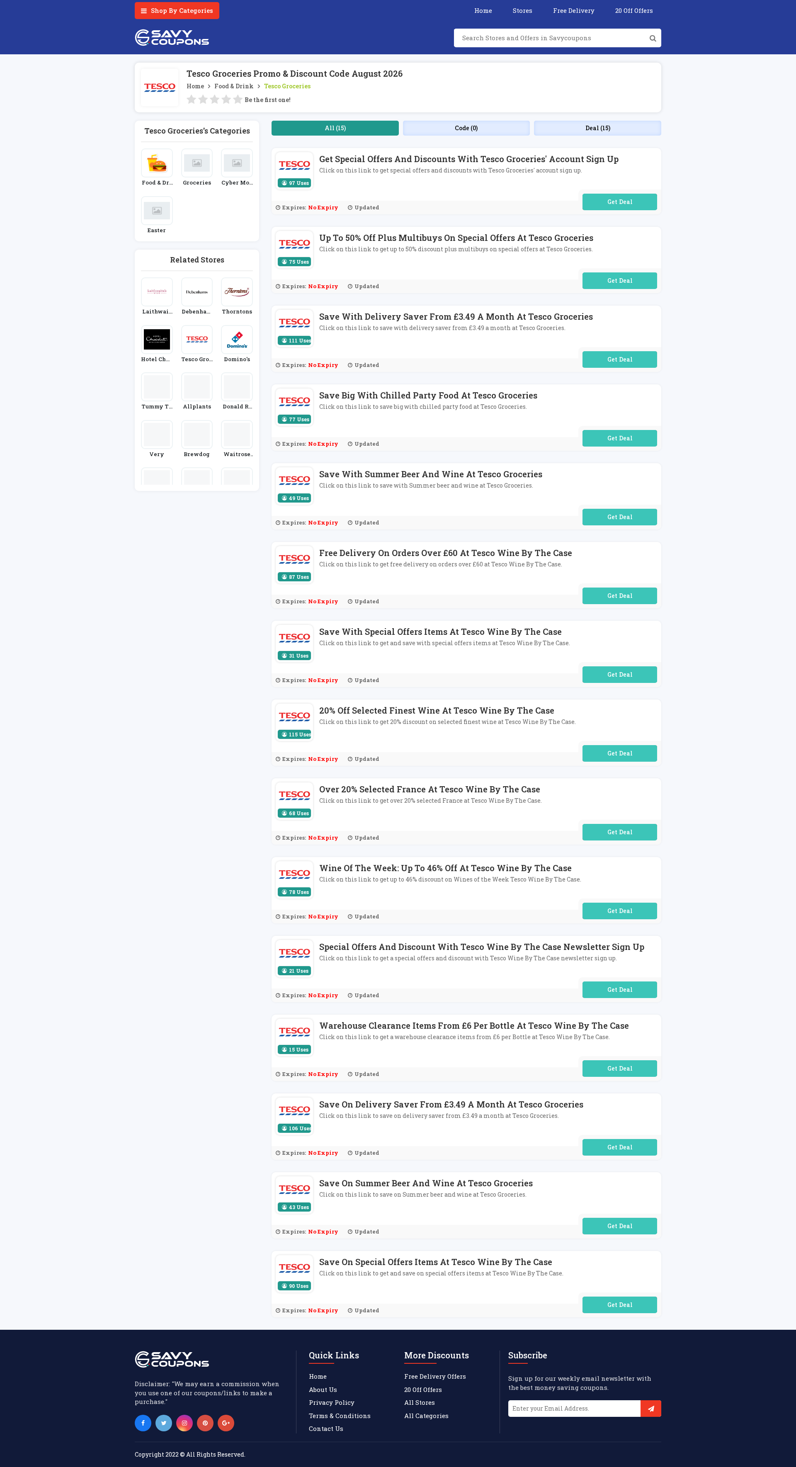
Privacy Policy (331, 1402)
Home (483, 10)
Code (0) (466, 128)
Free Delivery (574, 10)
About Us (323, 1389)
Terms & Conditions (340, 1415)
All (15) (335, 128)
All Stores (419, 1402)
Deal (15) (597, 128)
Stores (522, 10)
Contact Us (326, 1428)
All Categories (426, 1415)
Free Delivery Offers (435, 1376)
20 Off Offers (634, 10)
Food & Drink (234, 86)
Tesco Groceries (287, 86)
